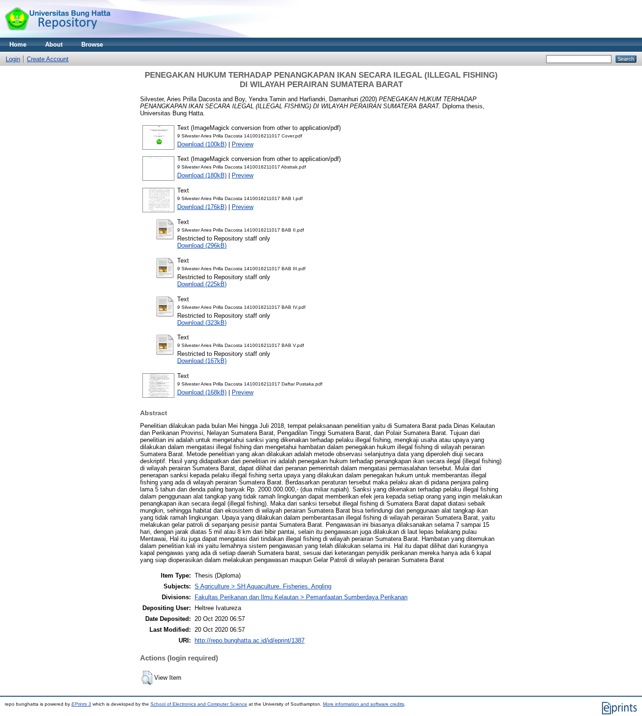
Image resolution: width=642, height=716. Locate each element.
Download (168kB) (202, 392)
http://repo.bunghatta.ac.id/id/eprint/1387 (250, 640)
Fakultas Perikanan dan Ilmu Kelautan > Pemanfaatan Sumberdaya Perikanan (301, 597)
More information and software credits (363, 704)
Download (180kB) (202, 175)
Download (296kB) (202, 245)
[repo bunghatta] (57, 35)
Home (17, 44)
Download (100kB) (202, 144)
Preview (242, 144)
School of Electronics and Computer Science (198, 704)
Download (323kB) (202, 322)
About (54, 44)
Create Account (48, 59)
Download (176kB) (202, 206)
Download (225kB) (202, 284)
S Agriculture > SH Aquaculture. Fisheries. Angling (263, 586)
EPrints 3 (81, 704)
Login (13, 59)
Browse (92, 44)
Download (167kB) (202, 360)
